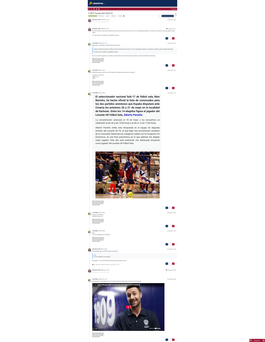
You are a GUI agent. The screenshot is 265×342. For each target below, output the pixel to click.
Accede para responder (167, 16)
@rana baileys (102, 70)
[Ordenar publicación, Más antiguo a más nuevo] (160, 16)
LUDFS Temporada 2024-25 (113, 45)
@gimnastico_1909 (105, 19)
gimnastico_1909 (96, 19)
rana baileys (95, 43)
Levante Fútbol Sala (93, 15)
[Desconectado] (90, 20)
